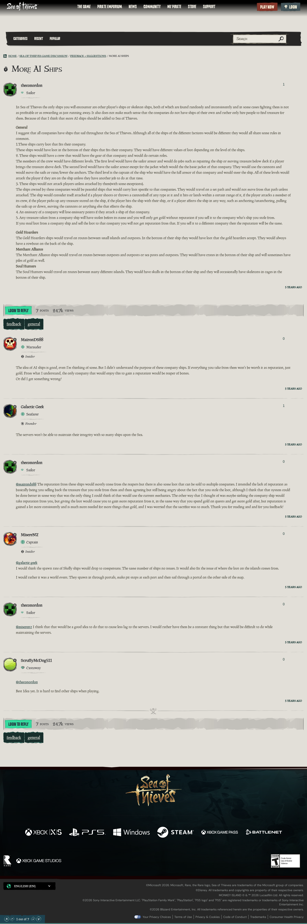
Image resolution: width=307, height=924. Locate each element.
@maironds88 (26, 484)
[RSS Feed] (5, 56)
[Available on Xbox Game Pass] (219, 833)
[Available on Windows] (131, 833)
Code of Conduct (235, 917)
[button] (29, 886)
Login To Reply (18, 311)
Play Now (267, 7)
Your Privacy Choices (157, 917)
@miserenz (24, 627)
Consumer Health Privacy (287, 917)
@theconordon (27, 682)
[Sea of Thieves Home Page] (23, 7)
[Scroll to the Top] (6, 918)
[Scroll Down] (33, 919)
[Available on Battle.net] (263, 833)
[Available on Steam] (175, 833)
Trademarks (258, 917)
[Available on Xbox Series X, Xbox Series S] (43, 833)
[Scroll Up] (12, 919)
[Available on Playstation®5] (87, 833)
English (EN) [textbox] (25, 886)
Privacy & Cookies (207, 917)
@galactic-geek (26, 562)
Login (293, 7)
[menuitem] (84, 7)
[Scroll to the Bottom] (38, 918)
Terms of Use (183, 917)
